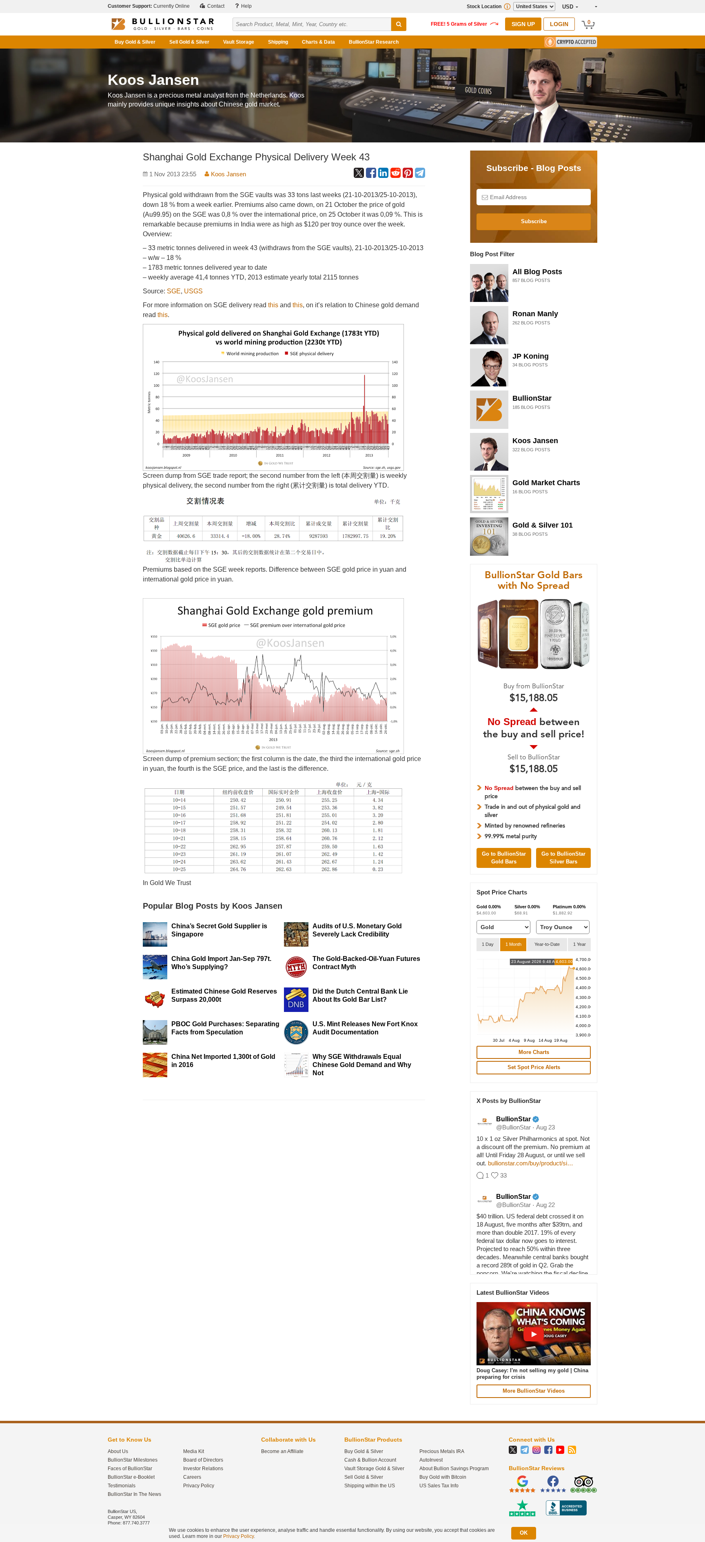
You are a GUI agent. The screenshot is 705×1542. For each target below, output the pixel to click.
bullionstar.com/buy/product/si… (530, 1163)
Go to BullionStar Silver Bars (563, 858)
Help (246, 6)
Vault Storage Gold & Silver (374, 1468)
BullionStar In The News (134, 1494)
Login (559, 24)
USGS (193, 291)
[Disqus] (284, 1210)
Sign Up (523, 24)
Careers (192, 1477)
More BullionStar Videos (534, 1391)
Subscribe (534, 221)
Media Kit (193, 1451)
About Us (118, 1451)
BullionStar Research (374, 42)
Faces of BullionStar (130, 1468)
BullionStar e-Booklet (131, 1477)
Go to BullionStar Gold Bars (504, 858)
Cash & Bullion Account (370, 1460)
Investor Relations (203, 1468)
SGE (174, 291)
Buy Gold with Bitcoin (442, 1477)
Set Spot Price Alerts (534, 1067)
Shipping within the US (369, 1486)
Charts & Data (318, 42)
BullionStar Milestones (132, 1460)
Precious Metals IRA (441, 1451)
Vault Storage (238, 42)
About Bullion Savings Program (454, 1468)
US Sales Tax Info (439, 1486)
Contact (215, 6)
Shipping (278, 42)
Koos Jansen (227, 174)
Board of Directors (203, 1460)
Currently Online (149, 6)
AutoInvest (431, 1460)
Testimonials (121, 1486)
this (273, 305)
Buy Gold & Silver (135, 42)
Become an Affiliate (282, 1451)
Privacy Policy (198, 1486)
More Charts (534, 1052)
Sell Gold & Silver (189, 42)
